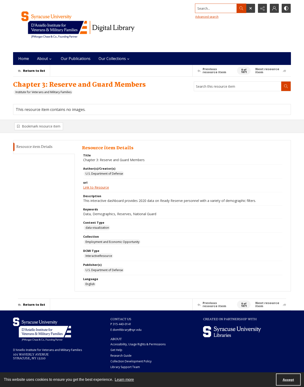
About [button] (42, 58)
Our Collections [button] (112, 58)
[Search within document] (286, 86)
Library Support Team (125, 367)
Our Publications (75, 58)
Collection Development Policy (131, 361)
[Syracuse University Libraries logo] (232, 331)
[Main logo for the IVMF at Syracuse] (89, 26)
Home (23, 58)
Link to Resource (96, 187)
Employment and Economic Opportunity (112, 242)
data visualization (97, 228)
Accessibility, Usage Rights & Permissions (138, 344)
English (90, 284)
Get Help (116, 350)
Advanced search (206, 17)
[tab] (44, 147)
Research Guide (121, 356)
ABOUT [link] (116, 339)
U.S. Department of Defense (104, 174)
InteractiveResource (99, 256)
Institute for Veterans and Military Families (43, 92)
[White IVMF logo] (42, 329)
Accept (288, 380)
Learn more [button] (124, 380)
